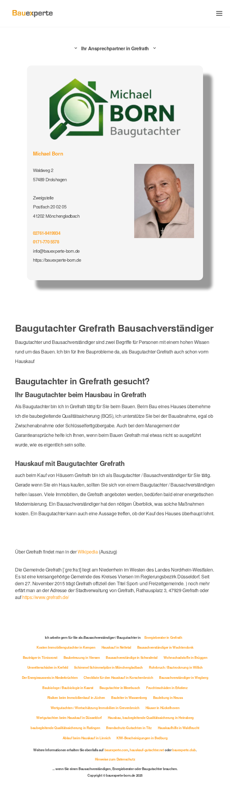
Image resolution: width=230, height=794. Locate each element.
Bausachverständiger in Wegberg (183, 677)
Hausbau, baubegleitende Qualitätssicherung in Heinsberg (151, 717)
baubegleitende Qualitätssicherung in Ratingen (65, 727)
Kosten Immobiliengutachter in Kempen (66, 647)
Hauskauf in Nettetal (116, 647)
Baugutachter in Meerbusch (119, 687)
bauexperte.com (116, 749)
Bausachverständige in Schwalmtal (131, 657)
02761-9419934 (46, 233)
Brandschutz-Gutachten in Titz (129, 727)
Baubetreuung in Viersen (81, 657)
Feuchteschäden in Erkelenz (167, 687)
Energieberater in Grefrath (163, 637)
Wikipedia (88, 551)
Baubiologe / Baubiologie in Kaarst (67, 687)
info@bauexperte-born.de (56, 251)
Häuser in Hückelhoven (163, 707)
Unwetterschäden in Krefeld (47, 667)
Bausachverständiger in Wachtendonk (165, 647)
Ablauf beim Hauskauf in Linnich (87, 737)
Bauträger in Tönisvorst (40, 657)
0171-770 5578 (46, 242)
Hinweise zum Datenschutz (115, 759)
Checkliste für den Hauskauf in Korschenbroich (118, 677)
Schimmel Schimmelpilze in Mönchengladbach (108, 667)
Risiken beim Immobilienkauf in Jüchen (76, 697)
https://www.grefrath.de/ (45, 597)
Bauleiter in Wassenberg (129, 697)
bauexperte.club (184, 749)
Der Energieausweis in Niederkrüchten (50, 677)
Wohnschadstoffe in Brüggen (186, 657)
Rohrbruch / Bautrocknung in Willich (176, 667)
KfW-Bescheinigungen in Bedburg (141, 737)
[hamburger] (219, 13)
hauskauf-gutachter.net (147, 749)
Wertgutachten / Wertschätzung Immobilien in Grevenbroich (95, 707)
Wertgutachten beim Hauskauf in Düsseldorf (69, 717)
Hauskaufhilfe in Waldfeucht (178, 727)
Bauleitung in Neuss (168, 697)
